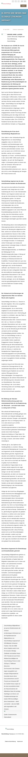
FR (25, 1)
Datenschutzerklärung (10, 741)
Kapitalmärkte (21, 29)
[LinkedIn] (13, 1)
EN (22, 1)
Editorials (15, 29)
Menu (23, 5)
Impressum (20, 741)
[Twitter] (16, 1)
